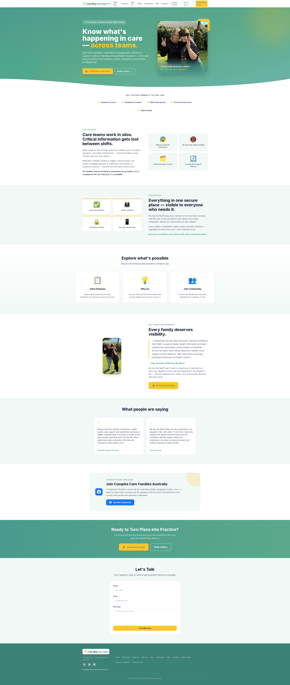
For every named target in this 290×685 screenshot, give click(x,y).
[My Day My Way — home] (94, 4)
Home (108, 4)
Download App (201, 3)
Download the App (165, 385)
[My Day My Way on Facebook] (84, 664)
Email (115, 596)
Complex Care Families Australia (95, 669)
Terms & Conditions (122, 662)
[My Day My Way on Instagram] (89, 664)
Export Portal (174, 3)
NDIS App (115, 3)
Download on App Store (99, 71)
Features (124, 4)
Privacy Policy (138, 662)
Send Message (145, 628)
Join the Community (122, 502)
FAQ (157, 4)
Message (117, 607)
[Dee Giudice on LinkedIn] (94, 664)
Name (115, 586)
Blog (139, 4)
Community (148, 4)
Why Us (133, 3)
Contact (164, 4)
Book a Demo (186, 3)
